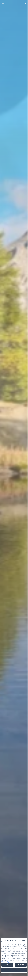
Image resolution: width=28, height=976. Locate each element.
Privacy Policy (5, 962)
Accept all (21, 964)
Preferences (14, 970)
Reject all (7, 964)
